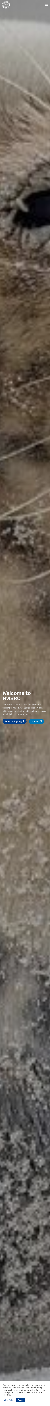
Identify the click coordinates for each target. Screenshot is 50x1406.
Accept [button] (20, 1400)
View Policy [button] (9, 1400)
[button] (46, 4)
